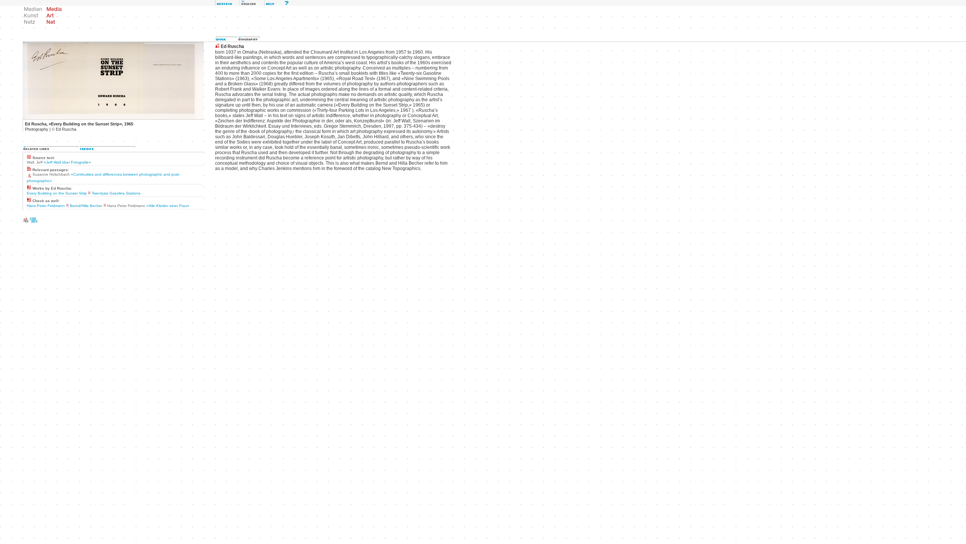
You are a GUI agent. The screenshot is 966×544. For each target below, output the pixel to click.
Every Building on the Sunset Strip (57, 193)
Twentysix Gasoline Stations (116, 193)
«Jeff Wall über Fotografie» (67, 162)
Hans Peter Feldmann (46, 206)
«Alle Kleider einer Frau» (167, 206)
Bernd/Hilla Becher (86, 206)
